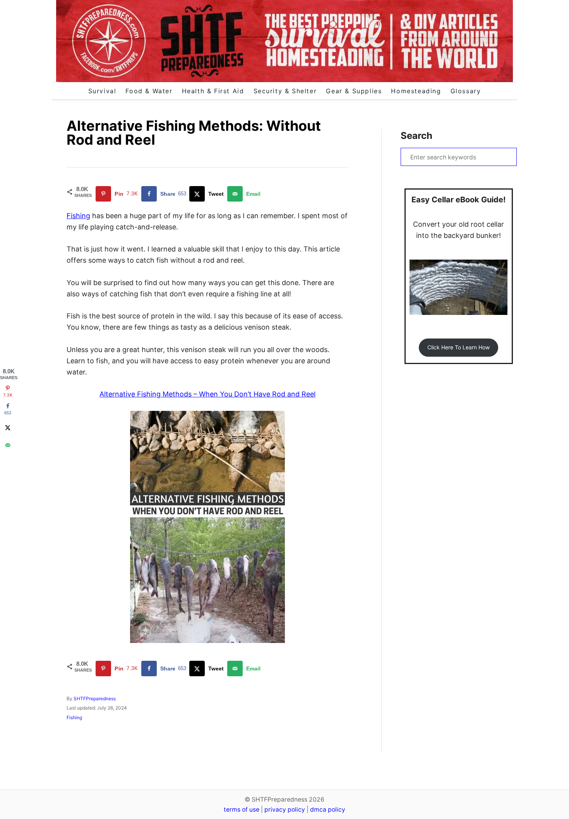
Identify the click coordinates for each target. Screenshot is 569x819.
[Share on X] (7, 427)
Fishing (78, 216)
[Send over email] (7, 445)
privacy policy (284, 809)
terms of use (241, 809)
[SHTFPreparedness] (284, 41)
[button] (458, 348)
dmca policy (327, 809)
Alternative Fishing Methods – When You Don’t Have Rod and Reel (207, 394)
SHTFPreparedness (95, 698)
